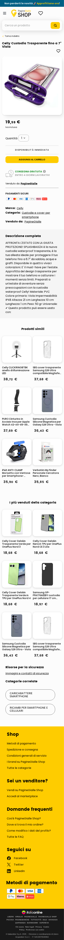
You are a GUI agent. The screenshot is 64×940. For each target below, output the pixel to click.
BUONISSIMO (32, 923)
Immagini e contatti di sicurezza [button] (27, 673)
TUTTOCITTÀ (36, 920)
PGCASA (10, 920)
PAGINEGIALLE (30, 917)
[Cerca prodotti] (55, 25)
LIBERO (10, 917)
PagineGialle (29, 184)
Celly (20, 208)
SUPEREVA (44, 923)
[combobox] (32, 25)
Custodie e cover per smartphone (36, 215)
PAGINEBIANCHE (22, 920)
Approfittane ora (48, 3)
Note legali (29, 927)
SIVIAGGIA (53, 920)
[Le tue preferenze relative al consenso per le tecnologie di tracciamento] (58, 934)
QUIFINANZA (20, 923)
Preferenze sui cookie (35, 930)
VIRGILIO (19, 917)
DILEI (45, 920)
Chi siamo (20, 927)
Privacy (38, 927)
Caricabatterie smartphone (21, 694)
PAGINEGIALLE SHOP (47, 917)
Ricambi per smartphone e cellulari (29, 709)
